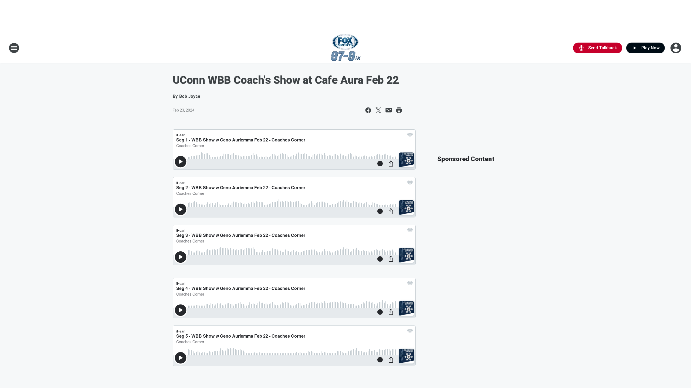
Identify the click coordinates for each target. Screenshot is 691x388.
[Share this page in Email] (388, 110)
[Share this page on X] (378, 110)
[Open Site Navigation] (14, 48)
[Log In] (676, 48)
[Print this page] (399, 110)
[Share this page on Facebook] (368, 110)
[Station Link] (346, 48)
